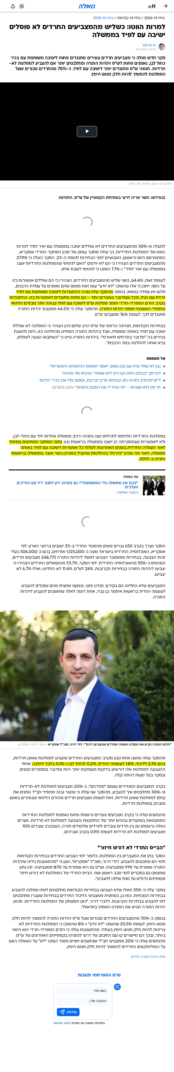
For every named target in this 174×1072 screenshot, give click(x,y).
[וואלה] (87, 6)
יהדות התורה (149, 957)
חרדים (135, 957)
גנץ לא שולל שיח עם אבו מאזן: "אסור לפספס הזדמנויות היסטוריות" (105, 366)
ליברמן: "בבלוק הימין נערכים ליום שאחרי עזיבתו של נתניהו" (111, 373)
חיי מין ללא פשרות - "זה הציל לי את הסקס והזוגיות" (118, 388)
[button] (151, 6)
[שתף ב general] (12, 6)
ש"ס (162, 957)
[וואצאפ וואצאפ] (21, 6)
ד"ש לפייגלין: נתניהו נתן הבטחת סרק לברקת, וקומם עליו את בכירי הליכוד (100, 381)
